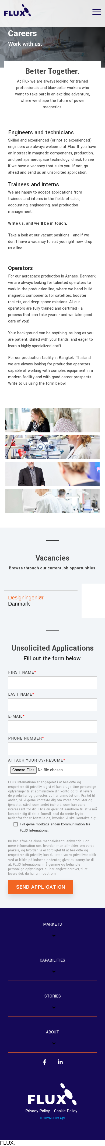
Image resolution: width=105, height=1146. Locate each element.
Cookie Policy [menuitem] (65, 1111)
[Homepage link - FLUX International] (52, 1102)
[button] (96, 11)
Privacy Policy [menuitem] (37, 1111)
